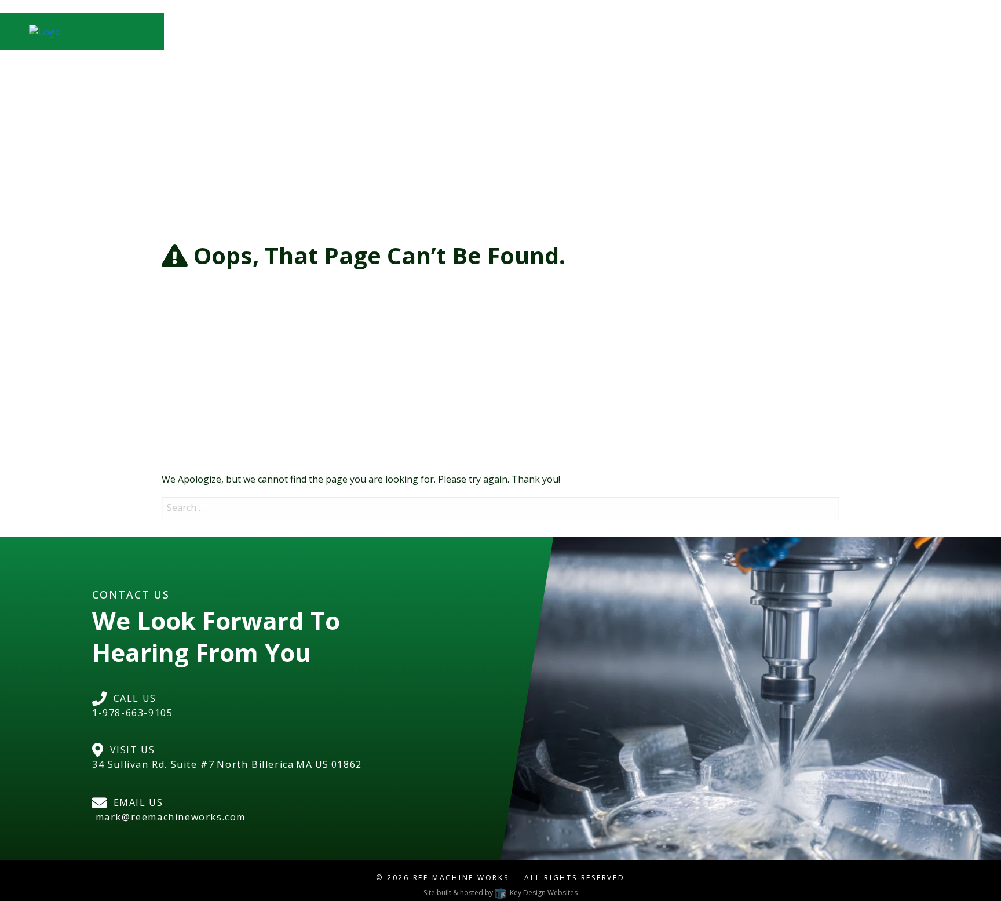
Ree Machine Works (461, 877)
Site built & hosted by (500, 893)
